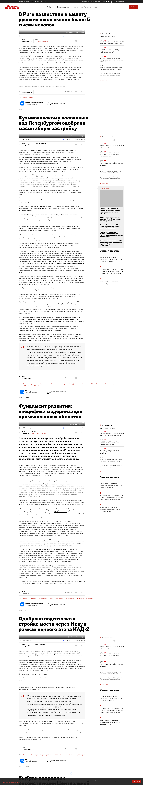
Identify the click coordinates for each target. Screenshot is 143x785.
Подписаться (85, 1)
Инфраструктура (39, 755)
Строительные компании (56, 598)
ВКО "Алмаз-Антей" (60, 512)
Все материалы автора (42, 41)
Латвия (25, 97)
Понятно (137, 781)
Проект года (33, 598)
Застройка (64, 384)
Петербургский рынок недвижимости (79, 384)
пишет (50, 48)
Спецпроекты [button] (63, 7)
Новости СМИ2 (24, 109)
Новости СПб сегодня (34, 386)
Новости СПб (22, 386)
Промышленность (69, 598)
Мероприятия (77, 7)
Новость (31, 97)
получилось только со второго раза (31, 739)
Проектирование (44, 384)
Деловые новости (117, 384)
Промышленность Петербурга (84, 598)
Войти (133, 7)
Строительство (34, 384)
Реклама (87, 7)
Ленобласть (108, 384)
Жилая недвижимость (97, 384)
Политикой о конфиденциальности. (13, 782)
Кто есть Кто (96, 7)
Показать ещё (104, 80)
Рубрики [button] (51, 7)
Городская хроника (81, 755)
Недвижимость (55, 384)
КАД (31, 755)
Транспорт (48, 755)
